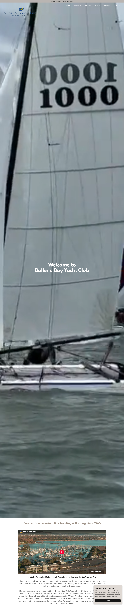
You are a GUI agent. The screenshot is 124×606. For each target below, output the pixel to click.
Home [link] (68, 5)
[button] (78, 6)
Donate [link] (107, 5)
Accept (108, 600)
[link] (19, 5)
